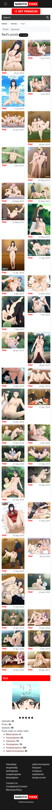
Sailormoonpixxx (15, 750)
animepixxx (12, 770)
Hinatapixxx (12, 744)
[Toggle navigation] (5, 4)
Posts (6, 29)
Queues (15, 29)
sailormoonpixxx (41, 764)
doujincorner (39, 777)
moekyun (37, 770)
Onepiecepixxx (13, 747)
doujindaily (12, 767)
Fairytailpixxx (13, 737)
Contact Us (12, 783)
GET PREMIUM (27, 11)
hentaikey (11, 764)
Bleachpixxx (12, 734)
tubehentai (38, 774)
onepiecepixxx (13, 774)
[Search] (47, 17)
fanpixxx (36, 767)
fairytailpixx (12, 777)
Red (4, 72)
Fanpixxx (10, 740)
